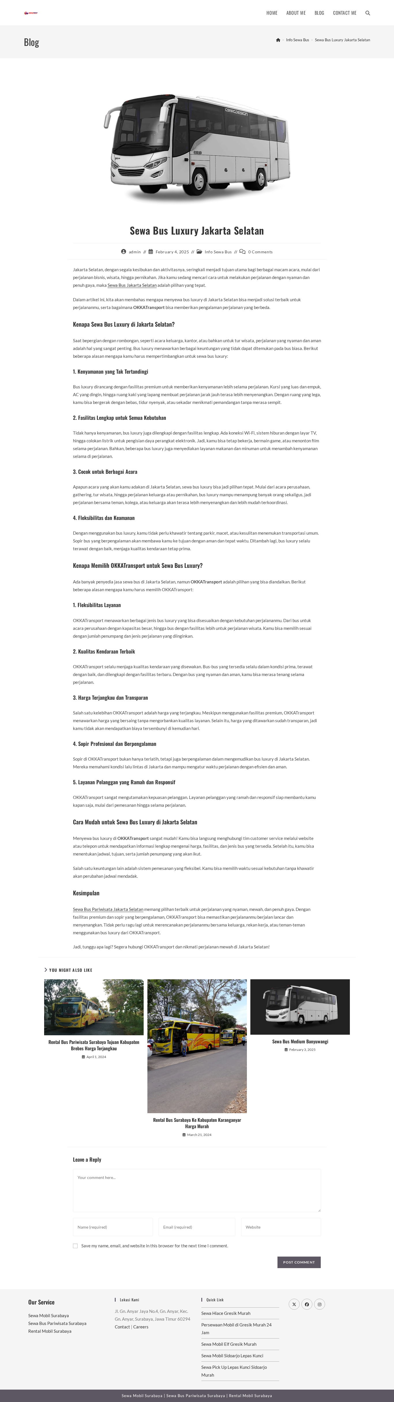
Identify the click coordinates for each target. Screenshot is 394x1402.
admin (135, 251)
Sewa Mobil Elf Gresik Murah (228, 1344)
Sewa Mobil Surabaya (48, 1315)
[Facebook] (306, 1304)
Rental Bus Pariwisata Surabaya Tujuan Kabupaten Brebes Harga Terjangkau (93, 1045)
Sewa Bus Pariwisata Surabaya (57, 1323)
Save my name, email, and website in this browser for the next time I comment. (154, 1245)
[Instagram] (319, 1304)
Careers (141, 1326)
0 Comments (260, 251)
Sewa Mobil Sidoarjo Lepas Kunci (232, 1355)
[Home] (278, 40)
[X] (294, 1304)
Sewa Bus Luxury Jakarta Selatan (342, 40)
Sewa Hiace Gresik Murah (225, 1313)
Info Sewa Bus (218, 251)
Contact (122, 1326)
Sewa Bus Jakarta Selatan (132, 285)
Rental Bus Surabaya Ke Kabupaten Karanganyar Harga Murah (197, 1123)
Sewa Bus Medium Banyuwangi (300, 1041)
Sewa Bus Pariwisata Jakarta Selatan (108, 909)
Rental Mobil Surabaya (50, 1331)
